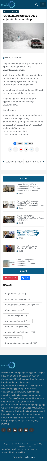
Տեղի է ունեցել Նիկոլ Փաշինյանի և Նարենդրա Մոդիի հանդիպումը (30, 218)
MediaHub (21, 444)
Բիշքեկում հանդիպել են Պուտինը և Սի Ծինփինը (27, 247)
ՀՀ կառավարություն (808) (17, 299)
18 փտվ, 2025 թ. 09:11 (13, 58)
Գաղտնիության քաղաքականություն (19, 449)
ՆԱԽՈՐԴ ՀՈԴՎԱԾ (14, 162)
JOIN (26, 278)
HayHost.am (29, 457)
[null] (18, 143)
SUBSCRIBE (12, 278)
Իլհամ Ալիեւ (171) (12, 337)
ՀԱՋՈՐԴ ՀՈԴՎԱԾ (32, 162)
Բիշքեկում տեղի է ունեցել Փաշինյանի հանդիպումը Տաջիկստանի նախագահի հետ (30, 203)
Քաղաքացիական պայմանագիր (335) (22, 305)
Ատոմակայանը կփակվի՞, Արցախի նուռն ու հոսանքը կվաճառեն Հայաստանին (28, 233)
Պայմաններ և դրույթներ (13, 452)
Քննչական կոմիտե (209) (16, 326)
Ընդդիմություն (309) (14, 310)
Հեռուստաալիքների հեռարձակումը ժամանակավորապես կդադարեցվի (26, 262)
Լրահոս (23, 179)
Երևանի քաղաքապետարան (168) (21, 343)
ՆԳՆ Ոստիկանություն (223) (17, 321)
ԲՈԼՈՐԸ (23, 271)
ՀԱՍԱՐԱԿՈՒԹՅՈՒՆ (11, 12)
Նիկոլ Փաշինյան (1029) (15, 294)
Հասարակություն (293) (16, 316)
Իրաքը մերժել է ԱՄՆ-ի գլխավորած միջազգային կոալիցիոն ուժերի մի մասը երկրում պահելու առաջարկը (29, 187)
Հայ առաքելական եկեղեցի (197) (20, 332)
